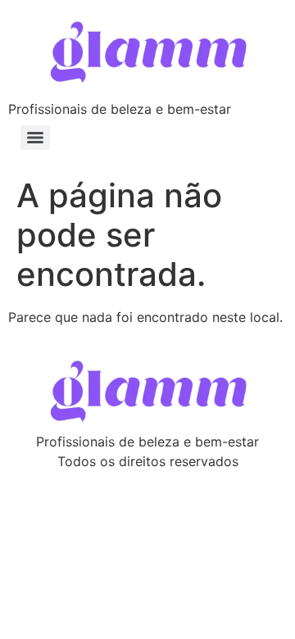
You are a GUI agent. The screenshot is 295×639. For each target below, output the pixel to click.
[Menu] (35, 137)
